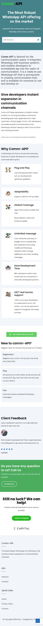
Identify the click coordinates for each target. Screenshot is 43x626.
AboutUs (5, 577)
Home (4, 599)
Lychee (4, 452)
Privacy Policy (7, 604)
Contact (5, 581)
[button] (21, 334)
